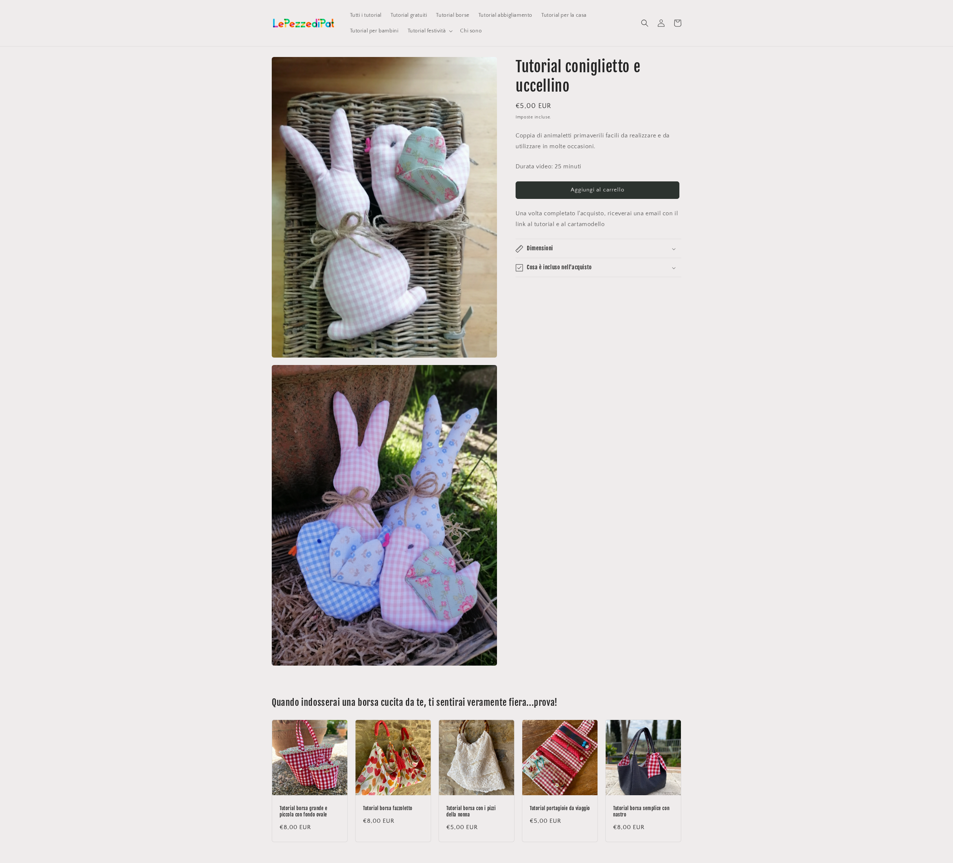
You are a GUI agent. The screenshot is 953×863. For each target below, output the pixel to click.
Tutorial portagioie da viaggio (560, 808)
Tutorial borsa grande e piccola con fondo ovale (304, 811)
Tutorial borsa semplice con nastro (641, 811)
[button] (429, 31)
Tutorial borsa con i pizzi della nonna (471, 811)
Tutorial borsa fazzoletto (387, 808)
